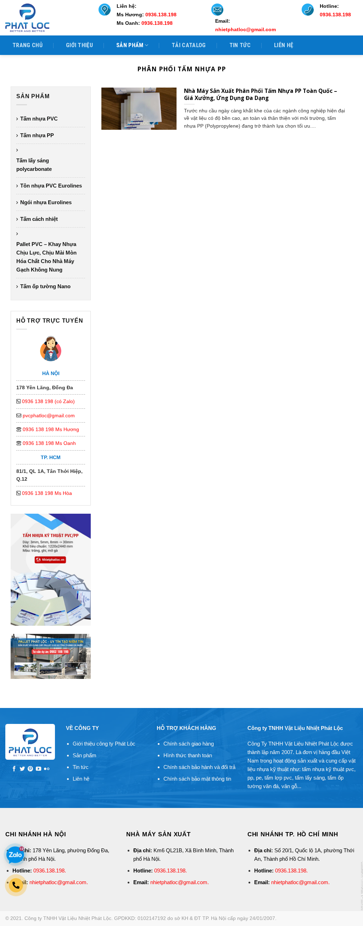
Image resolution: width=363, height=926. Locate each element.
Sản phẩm (130, 45)
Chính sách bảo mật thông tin (197, 779)
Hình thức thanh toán (187, 755)
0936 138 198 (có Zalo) (48, 401)
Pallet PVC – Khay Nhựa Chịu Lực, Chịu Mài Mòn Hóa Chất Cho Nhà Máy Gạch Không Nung (46, 257)
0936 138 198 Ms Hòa (47, 493)
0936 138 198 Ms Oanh (49, 443)
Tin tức (240, 45)
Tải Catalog (189, 45)
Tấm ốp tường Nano (45, 286)
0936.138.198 (49, 871)
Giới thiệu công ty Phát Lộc (104, 744)
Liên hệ (283, 45)
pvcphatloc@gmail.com (49, 415)
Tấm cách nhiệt (39, 219)
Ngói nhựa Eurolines (46, 202)
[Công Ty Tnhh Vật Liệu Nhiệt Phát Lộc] (46, 17)
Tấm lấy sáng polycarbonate (34, 164)
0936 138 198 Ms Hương (51, 429)
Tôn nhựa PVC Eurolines (51, 186)
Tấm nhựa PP (37, 135)
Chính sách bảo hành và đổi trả (199, 767)
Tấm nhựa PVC (39, 119)
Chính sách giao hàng (188, 744)
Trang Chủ (27, 45)
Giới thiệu (79, 45)
